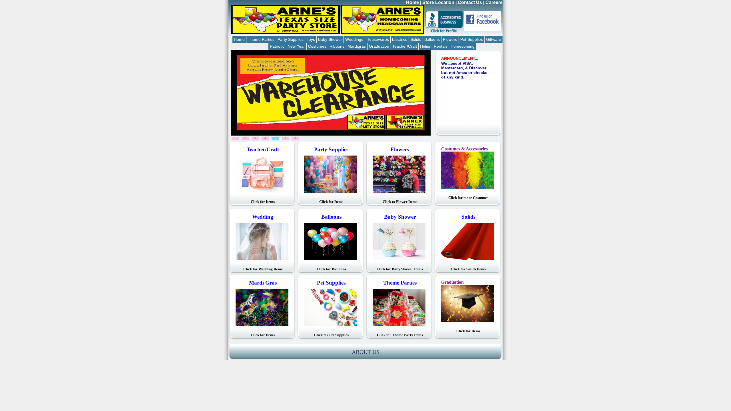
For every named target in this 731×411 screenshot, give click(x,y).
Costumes (317, 46)
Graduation (379, 46)
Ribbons (337, 46)
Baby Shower (330, 39)
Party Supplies (291, 39)
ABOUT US (365, 352)
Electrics (399, 39)
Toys (311, 39)
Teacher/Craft (404, 46)
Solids (415, 39)
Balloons (432, 39)
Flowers (450, 39)
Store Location (438, 2)
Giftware (493, 39)
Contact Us (470, 2)
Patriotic (277, 46)
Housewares (377, 39)
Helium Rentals (433, 46)
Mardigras (357, 46)
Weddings (354, 39)
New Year (296, 46)
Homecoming (463, 46)
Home (412, 2)
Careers (494, 2)
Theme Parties (261, 39)
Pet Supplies (471, 39)
